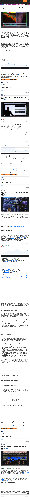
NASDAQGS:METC (22, 237)
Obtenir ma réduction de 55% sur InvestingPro (8, 404)
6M (5, 145)
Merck (8, 480)
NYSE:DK (9, 259)
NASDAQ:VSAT (6, 270)
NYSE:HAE (8, 258)
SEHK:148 (9, 269)
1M (4, 145)
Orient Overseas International (13, 121)
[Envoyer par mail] (7, 82)
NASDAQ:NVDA (6, 272)
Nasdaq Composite (26, 472)
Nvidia (3, 479)
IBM (9, 479)
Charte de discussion (3, 94)
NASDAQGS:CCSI (14, 260)
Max (9, 145)
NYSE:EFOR (7, 261)
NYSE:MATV (13, 238)
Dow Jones (8, 470)
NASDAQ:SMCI (12, 271)
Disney (2, 480)
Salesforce (14, 478)
